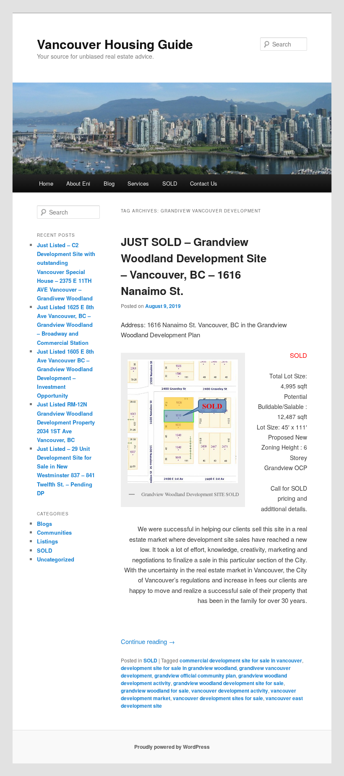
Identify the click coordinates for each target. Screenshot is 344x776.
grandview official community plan (195, 675)
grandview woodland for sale (155, 690)
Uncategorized (55, 559)
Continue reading (148, 641)
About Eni (78, 183)
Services (138, 183)
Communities (54, 532)
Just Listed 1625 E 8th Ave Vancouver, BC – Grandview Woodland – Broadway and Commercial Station (65, 325)
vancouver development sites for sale (218, 698)
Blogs (44, 524)
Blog (109, 183)
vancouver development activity (229, 690)
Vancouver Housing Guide (115, 44)
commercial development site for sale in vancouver (241, 660)
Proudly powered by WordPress (172, 746)
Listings (47, 541)
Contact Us (203, 183)
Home (46, 183)
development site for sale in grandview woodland (179, 668)
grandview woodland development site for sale (228, 683)
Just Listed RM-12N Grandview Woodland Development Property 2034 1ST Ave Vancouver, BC (66, 422)
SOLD (169, 183)
